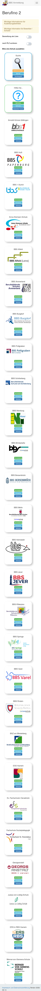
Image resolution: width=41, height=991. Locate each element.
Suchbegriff (18, 76)
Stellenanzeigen (18, 71)
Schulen (18, 106)
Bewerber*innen (18, 109)
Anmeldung (18, 135)
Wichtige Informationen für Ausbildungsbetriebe (14, 22)
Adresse (18, 141)
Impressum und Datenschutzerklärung (16, 987)
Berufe (18, 73)
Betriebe (18, 103)
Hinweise (18, 138)
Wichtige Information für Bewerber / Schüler (18, 29)
